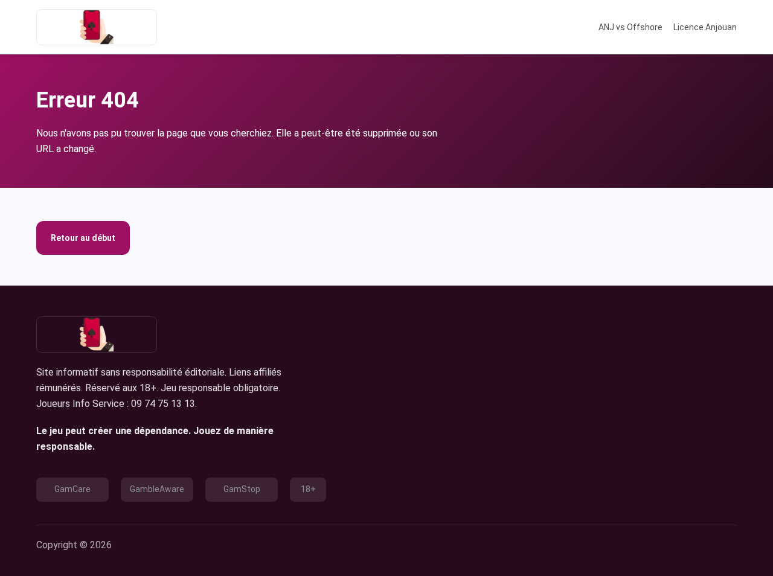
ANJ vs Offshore (630, 27)
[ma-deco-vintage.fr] (96, 27)
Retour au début (83, 238)
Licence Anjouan (705, 27)
